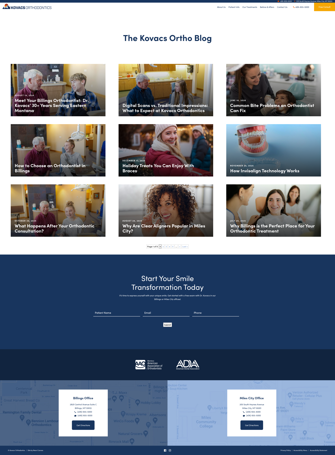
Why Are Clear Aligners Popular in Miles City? (163, 228)
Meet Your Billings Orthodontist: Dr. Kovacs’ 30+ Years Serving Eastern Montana (52, 105)
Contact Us (282, 6)
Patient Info (233, 6)
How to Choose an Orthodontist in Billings (50, 168)
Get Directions (83, 425)
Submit (167, 324)
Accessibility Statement (318, 450)
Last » (185, 246)
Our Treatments (249, 6)
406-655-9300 (302, 6)
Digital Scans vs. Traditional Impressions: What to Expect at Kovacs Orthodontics (165, 108)
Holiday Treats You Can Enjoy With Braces (158, 168)
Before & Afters (267, 6)
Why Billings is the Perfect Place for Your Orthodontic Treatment (272, 228)
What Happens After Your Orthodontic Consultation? (54, 228)
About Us (221, 6)
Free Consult (324, 6)
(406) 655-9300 (84, 411)
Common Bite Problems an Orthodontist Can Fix (272, 108)
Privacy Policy (286, 450)
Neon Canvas (38, 450)
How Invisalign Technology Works (264, 170)
